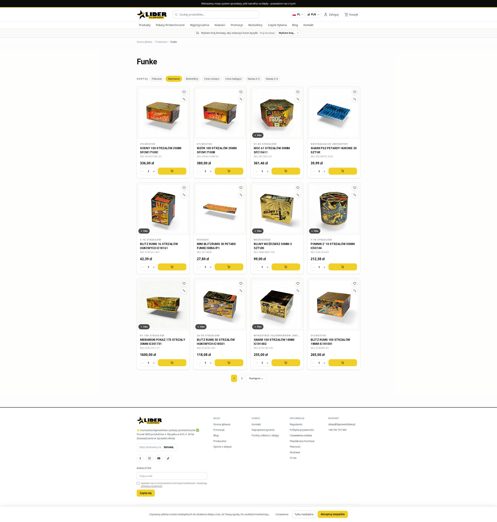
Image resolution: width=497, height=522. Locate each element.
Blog (216, 435)
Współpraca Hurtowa (302, 441)
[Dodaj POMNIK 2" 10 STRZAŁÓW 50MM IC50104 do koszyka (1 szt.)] (342, 266)
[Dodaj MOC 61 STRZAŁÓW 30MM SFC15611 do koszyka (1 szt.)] (286, 171)
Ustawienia (281, 514)
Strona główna (144, 42)
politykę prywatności (151, 486)
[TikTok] (168, 458)
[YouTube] (158, 458)
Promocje (218, 429)
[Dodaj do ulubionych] (184, 92)
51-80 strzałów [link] (265, 143)
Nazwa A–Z (254, 78)
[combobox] (215, 14)
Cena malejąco (233, 78)
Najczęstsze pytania (263, 429)
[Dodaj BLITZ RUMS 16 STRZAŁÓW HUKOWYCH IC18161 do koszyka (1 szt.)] (172, 266)
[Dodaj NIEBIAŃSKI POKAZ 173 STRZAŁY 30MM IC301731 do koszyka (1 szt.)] (172, 362)
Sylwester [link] (147, 143)
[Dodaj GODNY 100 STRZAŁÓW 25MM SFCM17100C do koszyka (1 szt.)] (172, 171)
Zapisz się (146, 493)
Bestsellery (192, 78)
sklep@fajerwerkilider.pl (341, 424)
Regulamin (296, 424)
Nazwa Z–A (272, 78)
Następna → (256, 378)
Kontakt (256, 424)
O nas (293, 457)
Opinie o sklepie (222, 446)
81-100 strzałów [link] (152, 335)
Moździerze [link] (262, 239)
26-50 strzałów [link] (208, 335)
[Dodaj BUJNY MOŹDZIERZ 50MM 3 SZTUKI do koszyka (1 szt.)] (286, 266)
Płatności (295, 446)
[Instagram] (149, 458)
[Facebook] (140, 458)
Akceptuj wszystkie (333, 514)
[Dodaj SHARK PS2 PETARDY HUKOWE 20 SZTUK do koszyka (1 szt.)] (342, 171)
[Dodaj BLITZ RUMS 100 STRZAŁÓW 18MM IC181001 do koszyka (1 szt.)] (342, 362)
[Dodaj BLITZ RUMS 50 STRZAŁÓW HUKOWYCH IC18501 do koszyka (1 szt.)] (229, 362)
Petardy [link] (203, 239)
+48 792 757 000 (337, 429)
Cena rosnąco (211, 78)
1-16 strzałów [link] (150, 239)
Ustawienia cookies (301, 435)
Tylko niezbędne (304, 514)
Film (259, 135)
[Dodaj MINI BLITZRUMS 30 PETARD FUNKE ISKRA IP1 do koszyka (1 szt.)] (229, 266)
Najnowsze (174, 78)
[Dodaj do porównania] (184, 99)
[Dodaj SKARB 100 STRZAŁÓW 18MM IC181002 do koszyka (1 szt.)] (286, 362)
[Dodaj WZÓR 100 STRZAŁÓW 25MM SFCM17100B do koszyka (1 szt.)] (229, 171)
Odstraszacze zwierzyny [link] (329, 143)
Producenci (161, 42)
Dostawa (295, 452)
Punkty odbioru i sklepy (265, 435)
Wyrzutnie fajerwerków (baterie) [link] (277, 335)
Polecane (157, 78)
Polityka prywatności (302, 429)
